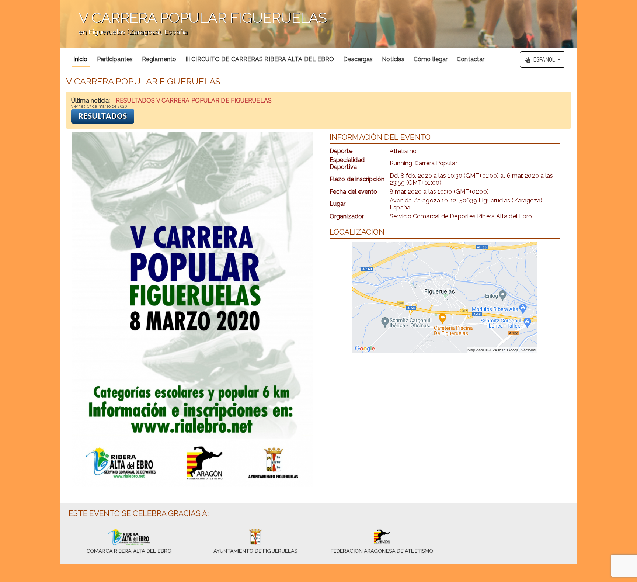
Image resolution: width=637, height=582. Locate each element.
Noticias (393, 59)
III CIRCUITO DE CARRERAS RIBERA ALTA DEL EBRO (259, 59)
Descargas (358, 59)
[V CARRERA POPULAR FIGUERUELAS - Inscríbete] (192, 309)
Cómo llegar (431, 59)
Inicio (80, 59)
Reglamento (159, 59)
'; (193, 28)
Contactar (470, 59)
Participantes (115, 59)
